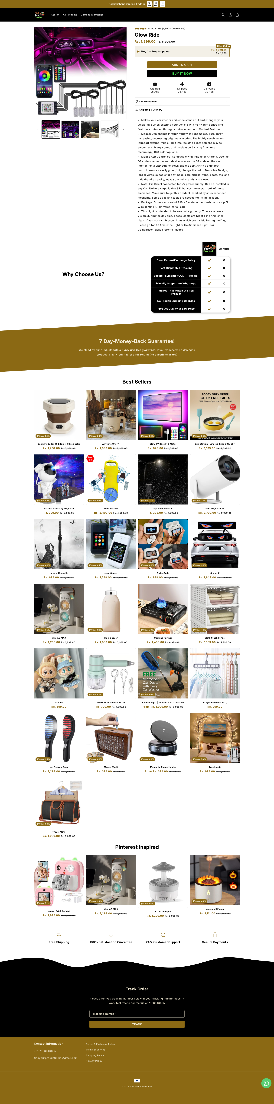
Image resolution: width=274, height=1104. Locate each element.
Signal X (215, 573)
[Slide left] (37, 129)
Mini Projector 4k (215, 508)
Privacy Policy (94, 1061)
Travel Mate (59, 832)
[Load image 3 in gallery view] (90, 130)
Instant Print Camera (59, 911)
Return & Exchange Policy (100, 1044)
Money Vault (111, 767)
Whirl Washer (111, 508)
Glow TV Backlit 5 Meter (163, 444)
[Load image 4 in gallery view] (110, 130)
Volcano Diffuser (215, 909)
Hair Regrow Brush (59, 767)
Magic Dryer (111, 638)
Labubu (59, 702)
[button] (223, 14)
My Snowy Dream (163, 508)
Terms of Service (95, 1049)
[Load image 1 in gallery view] (51, 130)
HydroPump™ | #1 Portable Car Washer (163, 702)
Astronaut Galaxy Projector (59, 508)
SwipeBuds (163, 573)
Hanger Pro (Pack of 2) (215, 702)
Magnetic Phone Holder (163, 767)
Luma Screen (111, 573)
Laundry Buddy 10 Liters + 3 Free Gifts (59, 444)
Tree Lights (215, 767)
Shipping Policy (95, 1055)
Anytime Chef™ (111, 444)
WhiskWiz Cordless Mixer (111, 702)
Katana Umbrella (59, 573)
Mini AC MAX (59, 638)
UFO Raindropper (163, 911)
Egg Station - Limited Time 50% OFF (215, 444)
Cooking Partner (163, 638)
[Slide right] (123, 129)
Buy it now (182, 73)
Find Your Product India (141, 1086)
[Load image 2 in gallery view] (70, 130)
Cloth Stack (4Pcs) (215, 638)
